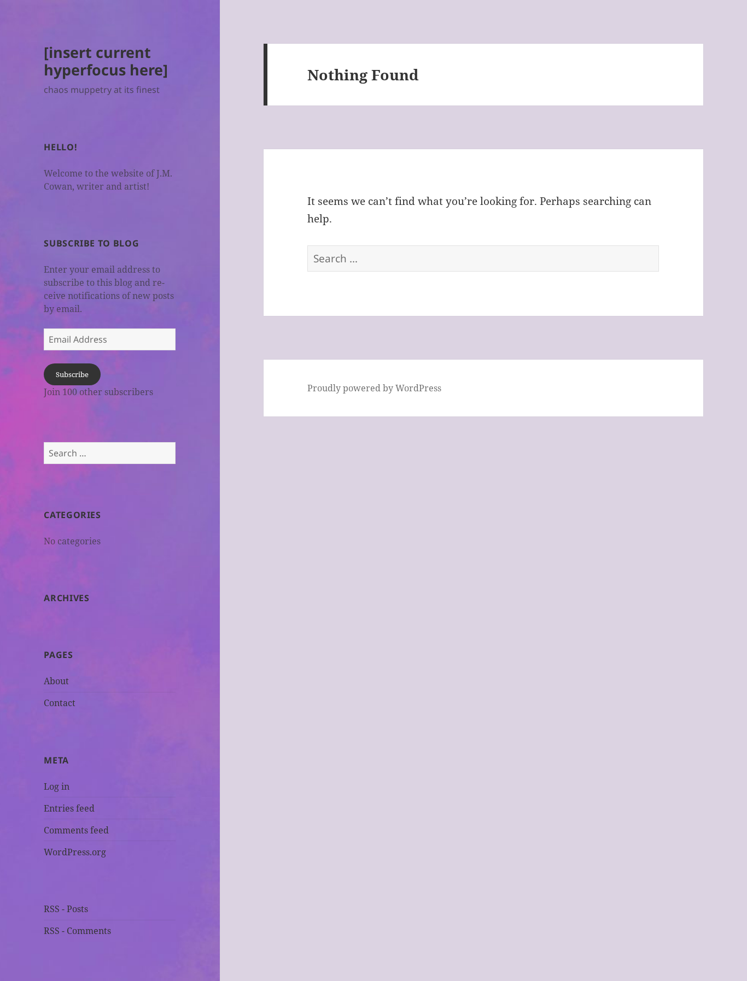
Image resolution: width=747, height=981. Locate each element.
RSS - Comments (77, 931)
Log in (56, 786)
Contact (59, 703)
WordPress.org (75, 852)
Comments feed (76, 830)
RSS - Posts (66, 909)
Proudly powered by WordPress (374, 388)
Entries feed (69, 808)
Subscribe (72, 374)
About (56, 681)
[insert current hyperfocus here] (106, 61)
